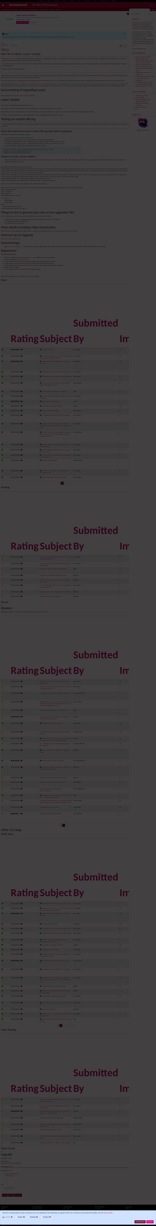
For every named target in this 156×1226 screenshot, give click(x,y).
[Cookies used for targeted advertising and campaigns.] (37, 1217)
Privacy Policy (108, 1213)
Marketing (33, 1217)
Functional (46, 1217)
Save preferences (140, 1221)
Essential (8, 1217)
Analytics (20, 1217)
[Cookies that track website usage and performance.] (24, 1217)
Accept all (150, 1221)
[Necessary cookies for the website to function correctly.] (11, 1217)
